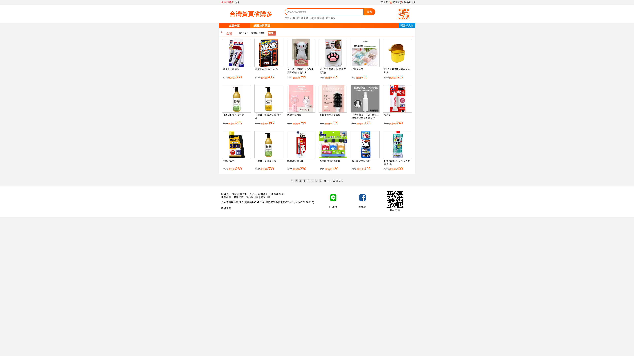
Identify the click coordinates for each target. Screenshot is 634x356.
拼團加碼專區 (261, 25)
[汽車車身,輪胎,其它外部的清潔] (397, 144)
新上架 (243, 32)
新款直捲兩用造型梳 (330, 115)
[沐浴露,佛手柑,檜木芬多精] (269, 98)
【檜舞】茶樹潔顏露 (265, 161)
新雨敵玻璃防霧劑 (361, 161)
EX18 (313, 18)
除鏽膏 (387, 115)
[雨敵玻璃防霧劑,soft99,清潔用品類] (365, 144)
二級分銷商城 (276, 193)
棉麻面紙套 (357, 69)
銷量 (262, 32)
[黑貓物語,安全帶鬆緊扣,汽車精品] (333, 53)
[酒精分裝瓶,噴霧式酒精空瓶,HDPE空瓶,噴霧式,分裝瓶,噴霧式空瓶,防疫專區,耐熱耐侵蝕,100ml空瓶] (365, 98)
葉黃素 (304, 18)
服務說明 (226, 197)
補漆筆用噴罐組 (231, 69)
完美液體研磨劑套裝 (330, 161)
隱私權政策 (252, 197)
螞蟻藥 (320, 18)
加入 (237, 2)
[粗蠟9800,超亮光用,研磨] (236, 144)
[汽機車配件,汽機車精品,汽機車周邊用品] (397, 53)
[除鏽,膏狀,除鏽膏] (397, 98)
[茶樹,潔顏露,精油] (269, 144)
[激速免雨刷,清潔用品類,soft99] (269, 53)
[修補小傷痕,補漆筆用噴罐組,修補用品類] (236, 53)
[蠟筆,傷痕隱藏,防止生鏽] (301, 144)
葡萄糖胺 (330, 18)
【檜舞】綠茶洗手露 (233, 115)
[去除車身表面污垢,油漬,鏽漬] (333, 144)
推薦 (271, 33)
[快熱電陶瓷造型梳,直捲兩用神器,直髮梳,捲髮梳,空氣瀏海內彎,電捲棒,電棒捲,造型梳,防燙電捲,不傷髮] (333, 98)
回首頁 (384, 2)
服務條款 (239, 197)
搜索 (369, 11)
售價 (253, 32)
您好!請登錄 (227, 2)
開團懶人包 (407, 25)
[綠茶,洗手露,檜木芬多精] (236, 98)
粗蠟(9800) (229, 161)
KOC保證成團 (257, 193)
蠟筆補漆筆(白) (295, 161)
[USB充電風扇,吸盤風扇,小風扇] (301, 98)
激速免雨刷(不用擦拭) (266, 69)
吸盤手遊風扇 (294, 115)
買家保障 (266, 197)
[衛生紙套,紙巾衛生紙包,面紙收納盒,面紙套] (365, 53)
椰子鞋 (296, 18)
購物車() (398, 2)
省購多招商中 (239, 193)
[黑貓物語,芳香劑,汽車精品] (301, 53)
